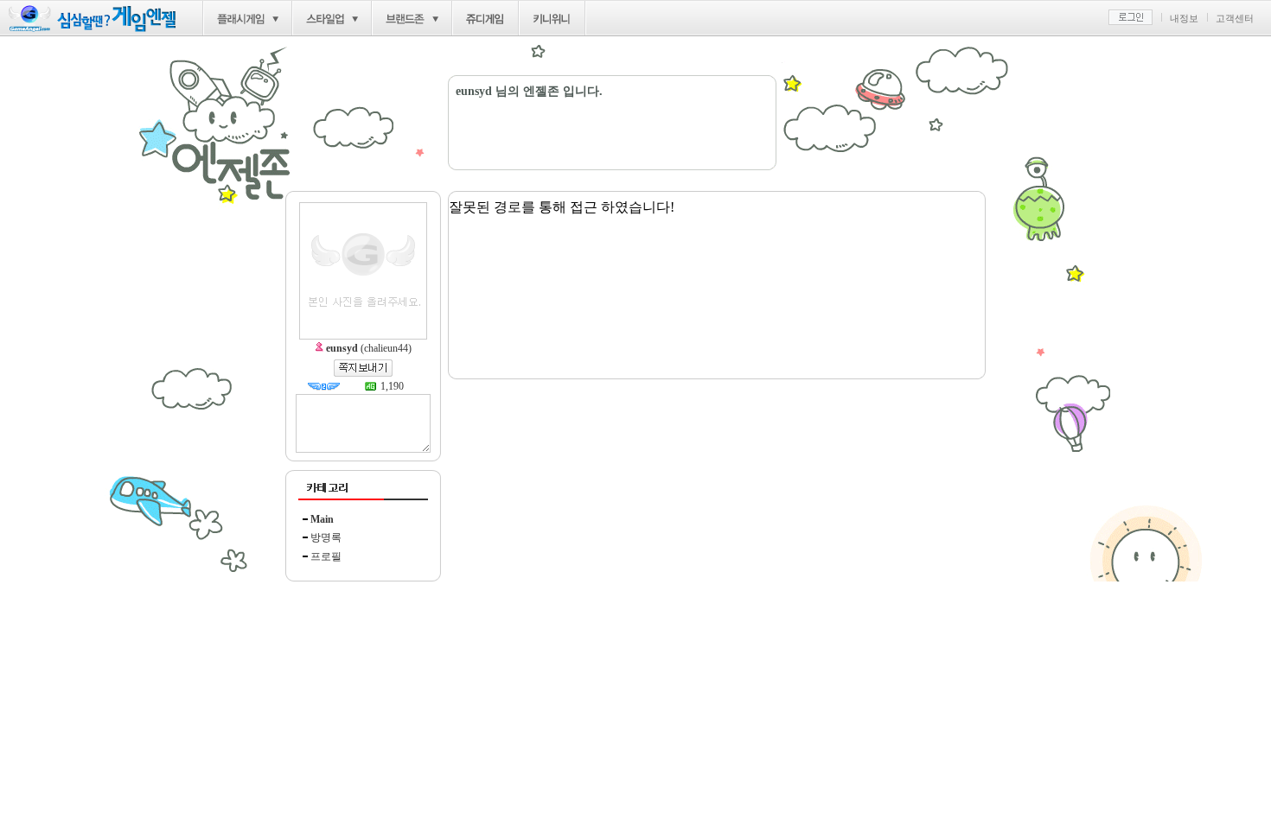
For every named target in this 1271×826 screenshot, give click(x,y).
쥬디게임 (485, 19)
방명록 (326, 537)
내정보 (1184, 18)
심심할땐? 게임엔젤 (92, 18)
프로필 (326, 556)
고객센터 (1235, 18)
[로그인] (1130, 17)
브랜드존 (405, 19)
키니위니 (552, 19)
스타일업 (325, 19)
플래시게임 (241, 19)
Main (322, 519)
